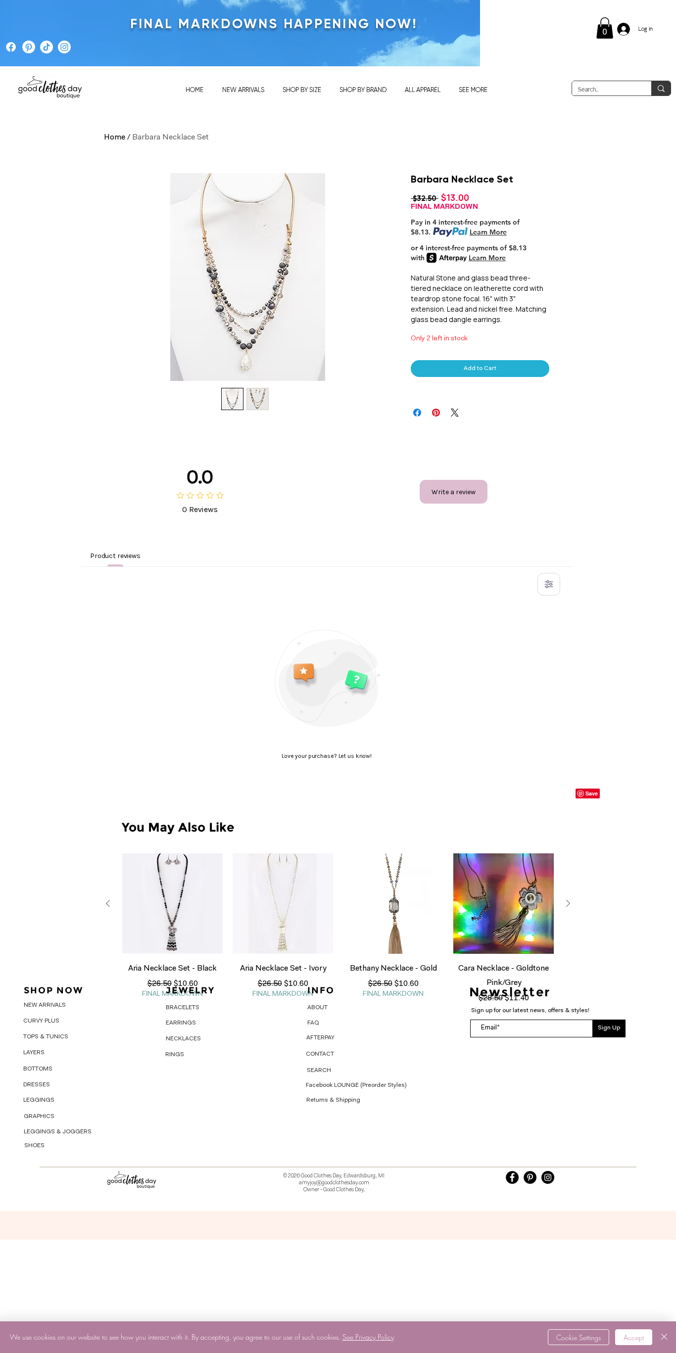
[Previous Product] (108, 903)
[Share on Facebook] (417, 413)
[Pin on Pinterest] (436, 413)
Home (114, 137)
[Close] (664, 1337)
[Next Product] (568, 903)
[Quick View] (172, 903)
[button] (605, 28)
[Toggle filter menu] (548, 584)
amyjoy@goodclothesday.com (334, 1183)
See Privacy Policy (368, 1337)
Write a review (454, 492)
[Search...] (661, 88)
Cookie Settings (578, 1337)
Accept (634, 1337)
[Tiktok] (46, 47)
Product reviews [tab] (115, 556)
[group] (338, 933)
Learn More (488, 232)
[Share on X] (455, 413)
